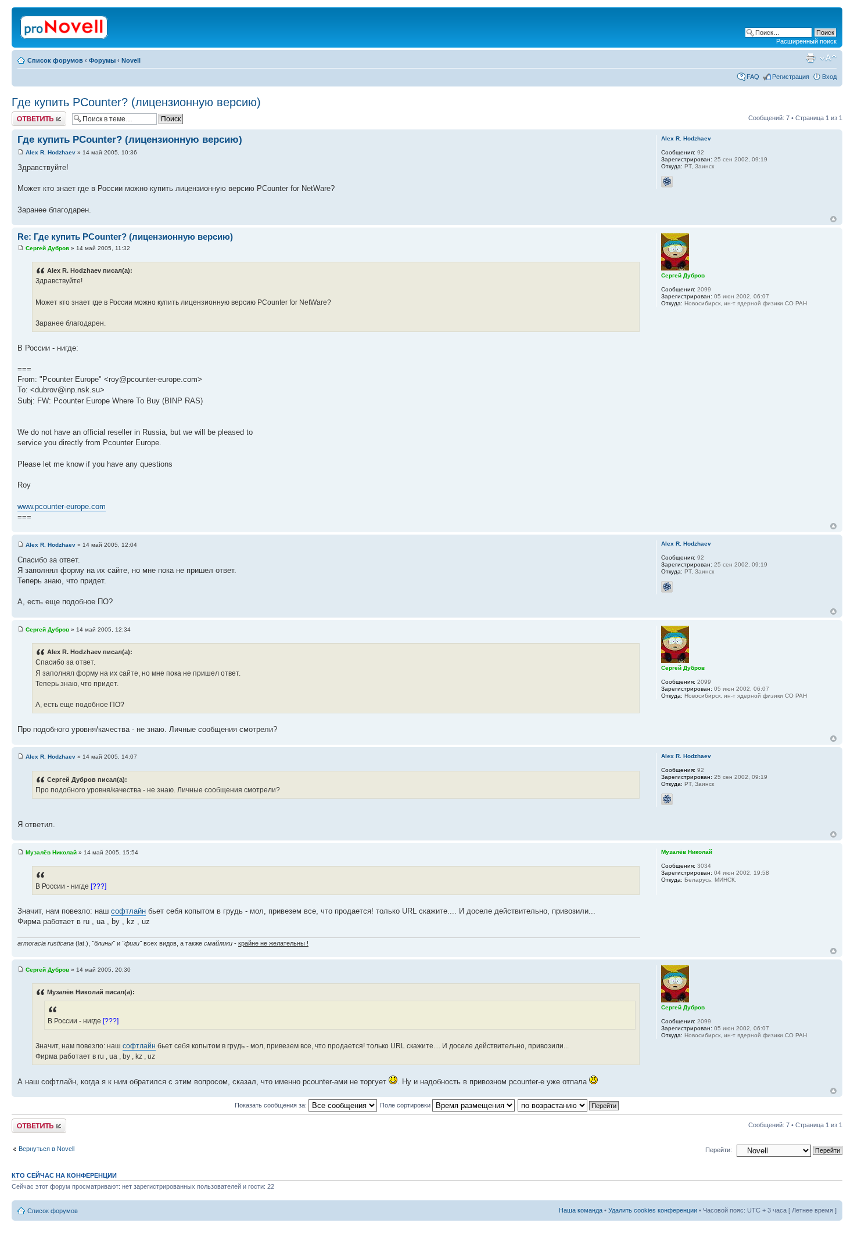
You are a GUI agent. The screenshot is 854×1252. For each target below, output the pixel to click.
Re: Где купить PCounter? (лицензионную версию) (125, 236)
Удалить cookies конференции (652, 1210)
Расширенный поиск (806, 41)
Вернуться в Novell (46, 1148)
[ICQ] (667, 181)
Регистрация (790, 76)
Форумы (102, 60)
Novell (131, 60)
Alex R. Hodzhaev (51, 152)
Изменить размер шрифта (828, 58)
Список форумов (55, 60)
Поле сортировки (406, 1105)
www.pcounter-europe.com (61, 506)
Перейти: (718, 1149)
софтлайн (128, 911)
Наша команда (580, 1210)
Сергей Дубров (47, 248)
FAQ (753, 76)
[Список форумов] (65, 25)
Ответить (26, 114)
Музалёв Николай (51, 852)
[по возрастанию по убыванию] (569, 1105)
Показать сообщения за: (271, 1105)
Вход (829, 76)
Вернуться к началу (833, 219)
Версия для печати (810, 58)
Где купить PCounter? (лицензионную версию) (136, 102)
